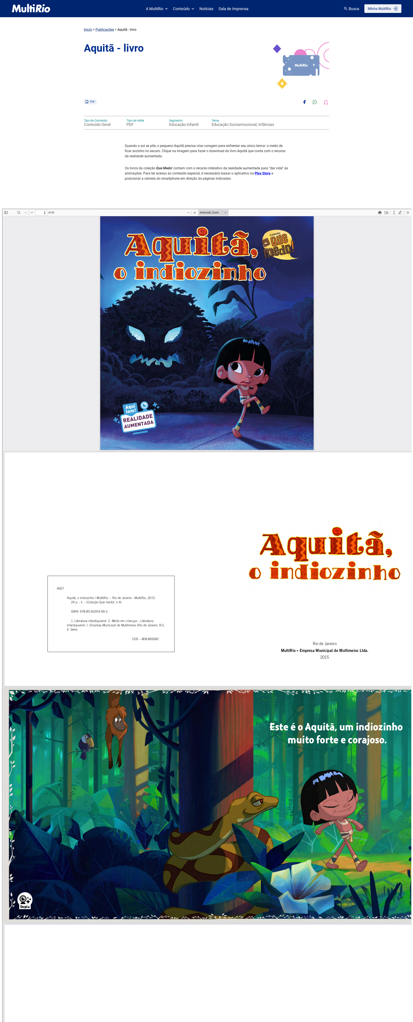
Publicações (105, 30)
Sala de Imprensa (233, 8)
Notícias (206, 8)
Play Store (263, 173)
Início (88, 30)
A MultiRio (154, 8)
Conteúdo (181, 8)
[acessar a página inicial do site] (31, 8)
